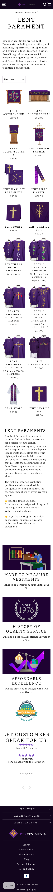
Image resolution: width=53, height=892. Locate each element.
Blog (26, 859)
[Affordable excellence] (26, 661)
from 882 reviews (26, 748)
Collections (30, 12)
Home (18, 12)
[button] (24, 788)
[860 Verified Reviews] (26, 722)
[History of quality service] (26, 609)
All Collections (26, 854)
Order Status (26, 849)
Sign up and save (26, 823)
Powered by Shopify (26, 889)
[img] (26, 745)
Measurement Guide (26, 816)
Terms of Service (26, 864)
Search (26, 845)
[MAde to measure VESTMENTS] (26, 557)
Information (26, 809)
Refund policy (26, 869)
